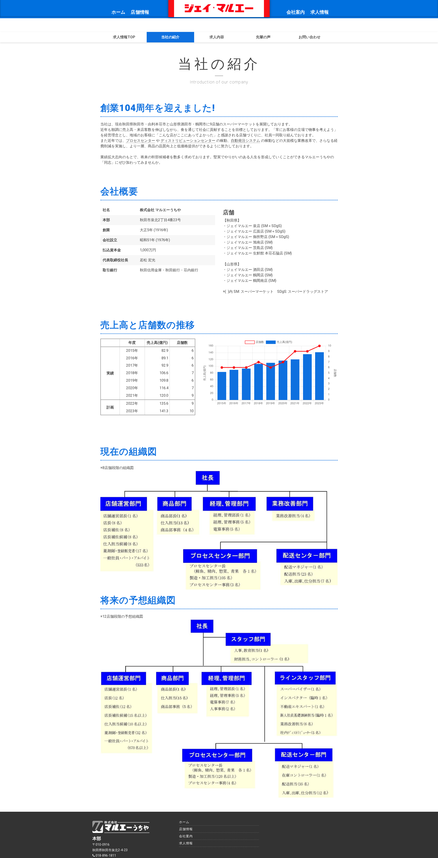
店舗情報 (140, 12)
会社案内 (296, 12)
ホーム (118, 12)
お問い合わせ (310, 37)
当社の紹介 (170, 37)
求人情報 (319, 12)
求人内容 (216, 37)
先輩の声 (263, 37)
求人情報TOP (124, 37)
